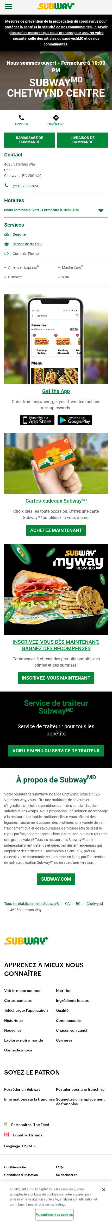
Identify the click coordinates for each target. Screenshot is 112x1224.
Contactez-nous (18, 1050)
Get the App (56, 391)
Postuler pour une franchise (80, 1089)
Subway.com (56, 879)
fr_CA (18, 1146)
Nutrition (64, 991)
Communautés (69, 1021)
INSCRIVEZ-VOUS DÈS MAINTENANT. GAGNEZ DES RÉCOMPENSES (56, 645)
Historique (13, 1021)
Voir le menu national (22, 991)
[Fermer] (103, 1189)
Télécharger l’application (26, 1010)
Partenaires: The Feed (30, 1125)
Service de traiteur (27, 244)
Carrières (64, 1040)
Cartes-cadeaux (18, 1001)
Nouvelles (12, 1030)
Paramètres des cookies (54, 1214)
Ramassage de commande (29, 140)
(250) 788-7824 (25, 186)
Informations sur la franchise (29, 1099)
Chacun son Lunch (72, 1030)
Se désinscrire (66, 1174)
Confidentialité (15, 1167)
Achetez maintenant (56, 530)
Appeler (21, 124)
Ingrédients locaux (72, 1001)
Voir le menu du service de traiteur (56, 750)
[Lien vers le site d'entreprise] (26, 958)
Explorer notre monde (23, 1040)
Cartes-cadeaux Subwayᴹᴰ (56, 501)
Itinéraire (55, 124)
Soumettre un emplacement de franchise (80, 1102)
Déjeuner (20, 234)
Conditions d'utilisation (21, 1174)
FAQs (60, 1167)
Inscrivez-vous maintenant (56, 678)
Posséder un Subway (22, 1089)
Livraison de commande (83, 140)
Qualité (62, 1010)
